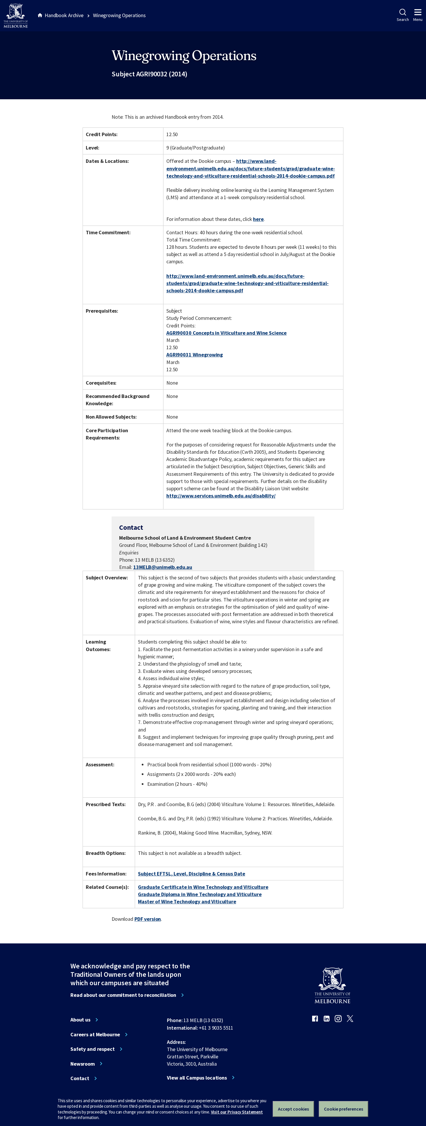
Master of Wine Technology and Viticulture (187, 901)
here (258, 219)
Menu (418, 19)
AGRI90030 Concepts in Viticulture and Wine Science (226, 332)
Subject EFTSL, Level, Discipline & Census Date (191, 873)
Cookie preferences (343, 1109)
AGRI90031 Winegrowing (194, 354)
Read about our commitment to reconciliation (123, 995)
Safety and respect (92, 1049)
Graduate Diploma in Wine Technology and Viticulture (199, 894)
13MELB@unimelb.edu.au (162, 567)
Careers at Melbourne (95, 1034)
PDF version (147, 919)
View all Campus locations (197, 1078)
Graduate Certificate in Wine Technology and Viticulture (203, 887)
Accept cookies (293, 1109)
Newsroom (82, 1064)
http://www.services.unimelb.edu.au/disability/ (221, 495)
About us (80, 1020)
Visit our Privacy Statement (237, 1112)
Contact (79, 1078)
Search (403, 19)
